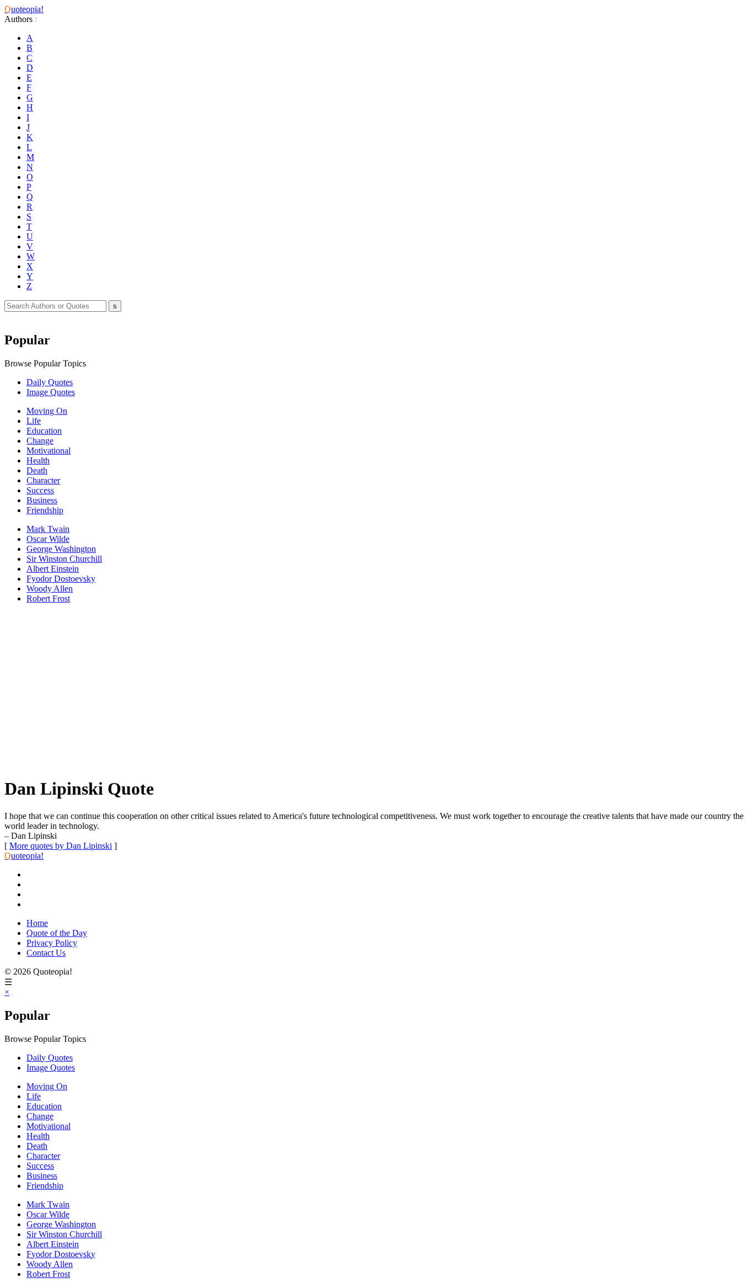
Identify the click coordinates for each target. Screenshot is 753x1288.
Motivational (48, 450)
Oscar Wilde (47, 539)
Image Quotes (50, 392)
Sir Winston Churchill (64, 558)
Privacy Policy (51, 943)
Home (37, 923)
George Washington (61, 548)
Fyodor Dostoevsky (60, 578)
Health (38, 460)
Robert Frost (48, 598)
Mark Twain (47, 529)
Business (41, 500)
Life (33, 420)
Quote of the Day (56, 933)
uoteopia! (24, 9)
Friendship (44, 510)
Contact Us (46, 952)
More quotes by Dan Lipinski (60, 845)
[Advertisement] (335, 690)
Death (36, 470)
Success (40, 490)
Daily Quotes (49, 382)
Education (44, 430)
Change (39, 440)
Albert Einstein (52, 568)
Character (43, 480)
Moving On (46, 411)
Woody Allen (49, 588)
